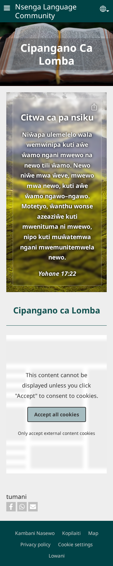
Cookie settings (75, 544)
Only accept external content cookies (56, 433)
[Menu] (11, 8)
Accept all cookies (56, 414)
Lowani (57, 556)
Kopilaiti (71, 533)
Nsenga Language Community (46, 11)
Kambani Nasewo (35, 533)
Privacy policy (35, 544)
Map (93, 533)
